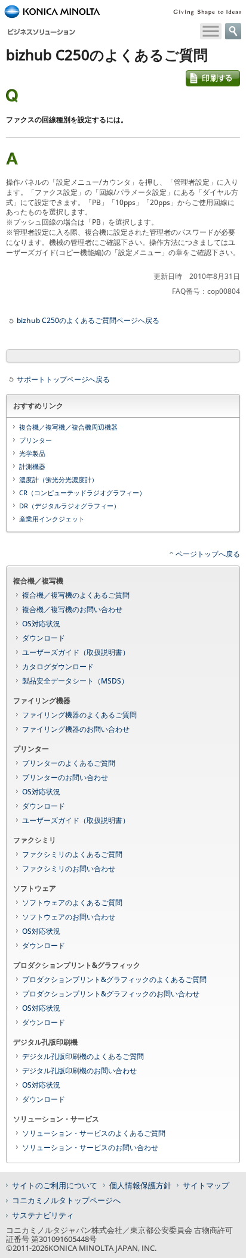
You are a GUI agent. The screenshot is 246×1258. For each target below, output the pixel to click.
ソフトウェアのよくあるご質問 (72, 902)
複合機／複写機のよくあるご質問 (76, 595)
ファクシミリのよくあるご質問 (72, 854)
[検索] (233, 31)
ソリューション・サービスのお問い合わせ (90, 1147)
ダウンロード (43, 638)
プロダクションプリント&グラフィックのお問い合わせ (110, 994)
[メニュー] (211, 31)
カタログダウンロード (58, 666)
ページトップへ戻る (208, 554)
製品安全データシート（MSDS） (75, 681)
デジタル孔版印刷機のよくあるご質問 (83, 1056)
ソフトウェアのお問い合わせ (68, 917)
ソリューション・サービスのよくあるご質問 (93, 1133)
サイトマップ (206, 1185)
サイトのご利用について (54, 1185)
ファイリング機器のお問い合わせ (76, 729)
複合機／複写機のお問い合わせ (72, 609)
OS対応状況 (41, 624)
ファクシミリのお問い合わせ (68, 868)
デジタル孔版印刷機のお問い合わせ (79, 1071)
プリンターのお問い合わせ (65, 777)
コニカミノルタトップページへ (66, 1200)
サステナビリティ (43, 1215)
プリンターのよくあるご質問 (68, 763)
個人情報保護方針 (140, 1185)
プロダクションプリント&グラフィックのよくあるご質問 (114, 979)
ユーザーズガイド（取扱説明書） (76, 652)
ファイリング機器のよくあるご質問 (79, 715)
